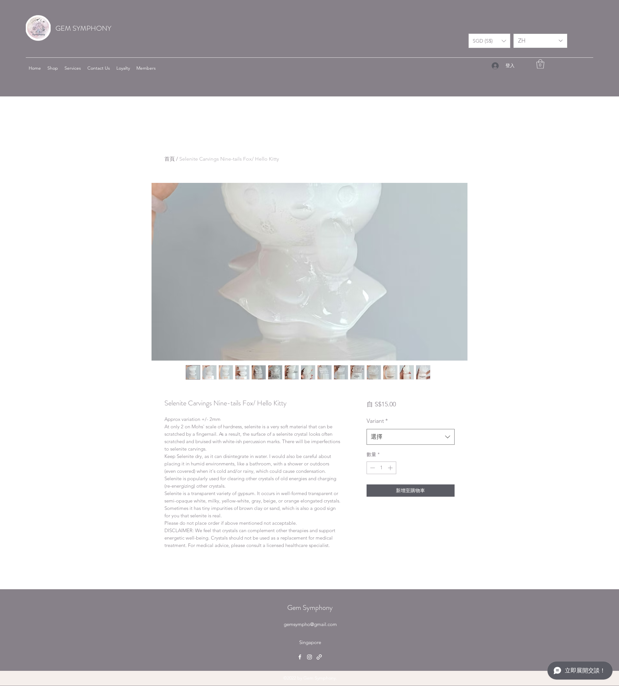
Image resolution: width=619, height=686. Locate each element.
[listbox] (489, 41)
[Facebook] (300, 657)
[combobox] (411, 437)
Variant (377, 420)
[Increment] (391, 468)
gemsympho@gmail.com (310, 624)
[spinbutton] (381, 468)
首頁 (169, 159)
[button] (489, 41)
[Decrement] (372, 468)
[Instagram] (309, 657)
